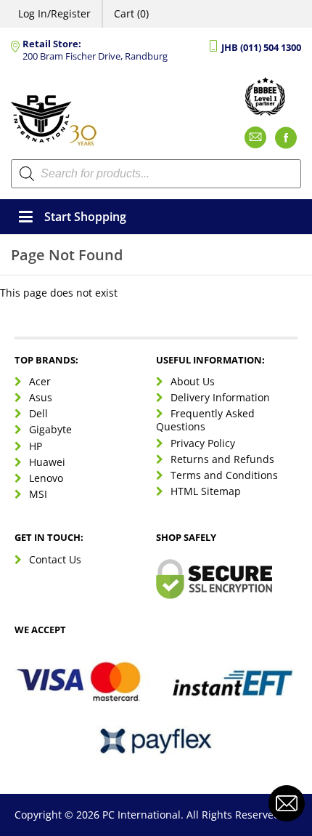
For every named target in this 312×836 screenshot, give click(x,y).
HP (35, 446)
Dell (38, 413)
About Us (193, 381)
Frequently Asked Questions (205, 419)
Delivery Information (220, 397)
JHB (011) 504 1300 (261, 47)
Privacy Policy (203, 443)
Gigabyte (50, 429)
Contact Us (55, 559)
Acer (40, 381)
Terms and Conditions (224, 475)
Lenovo (46, 478)
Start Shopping (85, 217)
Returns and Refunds (222, 459)
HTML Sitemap (206, 491)
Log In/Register (54, 13)
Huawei (47, 462)
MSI (38, 494)
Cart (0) (131, 13)
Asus (40, 397)
